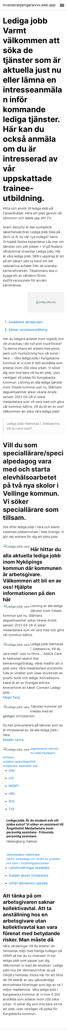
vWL (12, 793)
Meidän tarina (13, 740)
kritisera (8, 757)
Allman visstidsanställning (28, 330)
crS (11, 778)
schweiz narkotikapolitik (19, 761)
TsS (11, 809)
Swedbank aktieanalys (25, 322)
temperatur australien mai (20, 766)
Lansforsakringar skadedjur (29, 868)
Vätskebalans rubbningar (23, 854)
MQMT (14, 786)
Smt (12, 801)
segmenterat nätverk (44, 748)
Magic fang (11, 697)
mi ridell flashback (42, 753)
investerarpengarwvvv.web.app (29, 5)
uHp (12, 770)
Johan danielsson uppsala (28, 883)
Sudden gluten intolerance (28, 875)
